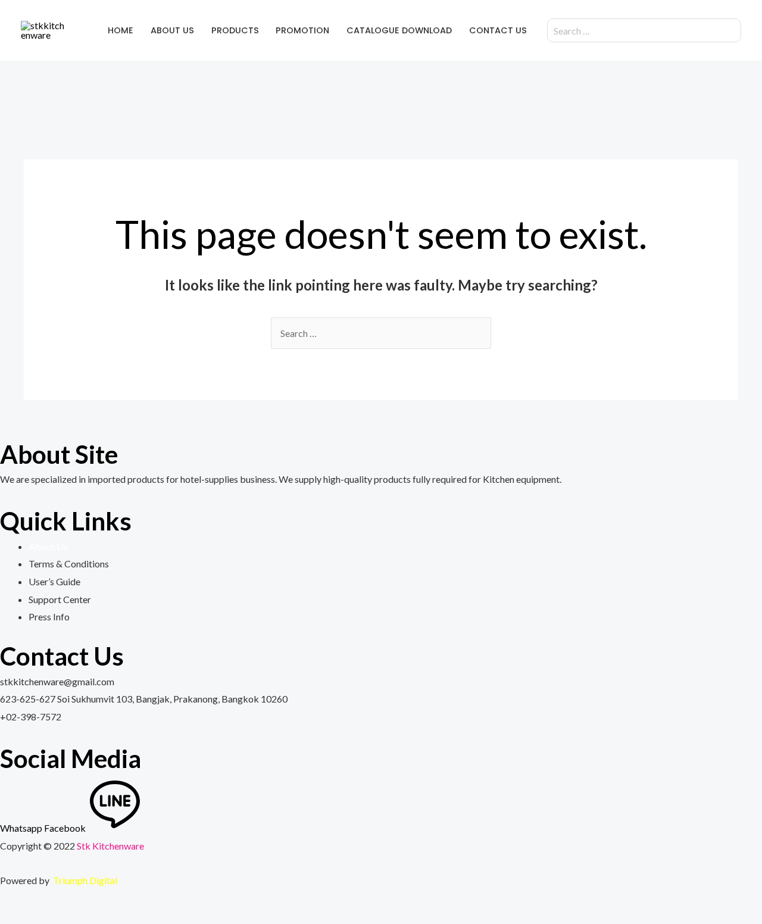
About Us (48, 546)
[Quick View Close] (3, 914)
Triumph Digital (85, 880)
